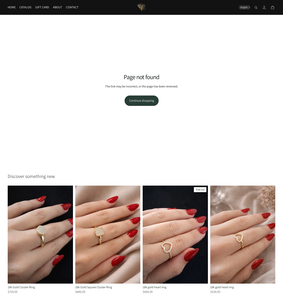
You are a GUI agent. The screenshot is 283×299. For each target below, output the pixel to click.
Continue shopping (141, 101)
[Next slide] (67, 234)
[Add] (67, 277)
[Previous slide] (13, 234)
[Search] (256, 7)
